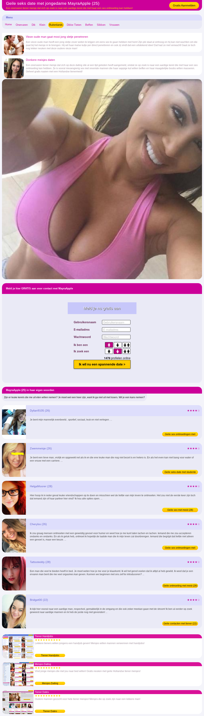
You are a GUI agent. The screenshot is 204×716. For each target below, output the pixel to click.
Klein (42, 24)
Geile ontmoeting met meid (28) (180, 585)
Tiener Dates (50, 711)
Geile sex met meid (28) (180, 510)
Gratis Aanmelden (184, 5)
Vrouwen (114, 24)
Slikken (101, 24)
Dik (33, 24)
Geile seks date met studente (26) (180, 472)
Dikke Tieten (74, 24)
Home (8, 24)
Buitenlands (56, 24)
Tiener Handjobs (50, 655)
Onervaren (22, 24)
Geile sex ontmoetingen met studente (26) (180, 434)
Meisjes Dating (50, 683)
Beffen (89, 24)
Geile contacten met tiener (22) (180, 623)
